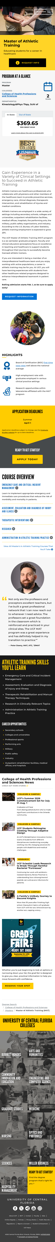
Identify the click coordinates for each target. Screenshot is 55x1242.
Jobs (43, 1216)
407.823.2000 (45, 1234)
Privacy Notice (31, 1220)
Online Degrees (10, 1220)
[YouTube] (33, 1208)
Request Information (19, 296)
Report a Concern (24, 1224)
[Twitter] (21, 1208)
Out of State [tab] (25, 115)
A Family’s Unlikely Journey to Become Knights (34, 897)
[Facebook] (15, 1208)
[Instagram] (40, 1208)
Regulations (11, 1224)
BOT (21, 1216)
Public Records (44, 1220)
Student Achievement (40, 1224)
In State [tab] (11, 115)
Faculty (36, 1216)
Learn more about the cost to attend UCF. (27, 133)
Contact (28, 1216)
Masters (9, 1010)
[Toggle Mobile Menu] (52, 3)
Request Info (30, 63)
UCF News (27, 1228)
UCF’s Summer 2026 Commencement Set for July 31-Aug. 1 (33, 800)
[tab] (27, 486)
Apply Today (27, 459)
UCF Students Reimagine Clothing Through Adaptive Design (32, 830)
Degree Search (9, 1004)
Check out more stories (14, 786)
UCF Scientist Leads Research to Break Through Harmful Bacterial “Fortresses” (34, 865)
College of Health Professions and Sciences (19, 95)
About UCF (13, 1216)
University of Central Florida (27, 1201)
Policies (21, 1220)
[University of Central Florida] (20, 3)
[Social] (27, 1208)
